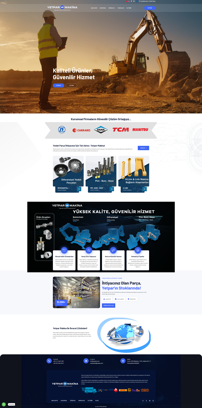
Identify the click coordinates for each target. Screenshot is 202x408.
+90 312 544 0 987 (58, 361)
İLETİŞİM (128, 8)
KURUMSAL (103, 8)
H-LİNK (125, 188)
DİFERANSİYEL (63, 188)
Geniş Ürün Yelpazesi (88, 256)
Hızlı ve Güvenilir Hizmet (113, 256)
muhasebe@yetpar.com (96, 363)
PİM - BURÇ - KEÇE (96, 188)
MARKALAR (121, 8)
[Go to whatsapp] (4, 404)
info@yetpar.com (94, 361)
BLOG (97, 400)
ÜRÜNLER (111, 8)
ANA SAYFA (94, 8)
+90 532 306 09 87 (58, 363)
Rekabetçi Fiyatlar (137, 256)
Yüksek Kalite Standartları (64, 256)
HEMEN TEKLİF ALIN (109, 305)
